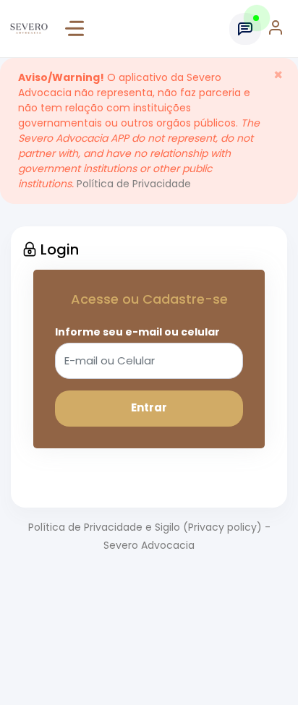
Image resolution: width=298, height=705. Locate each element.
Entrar (149, 407)
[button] (277, 29)
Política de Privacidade (134, 183)
